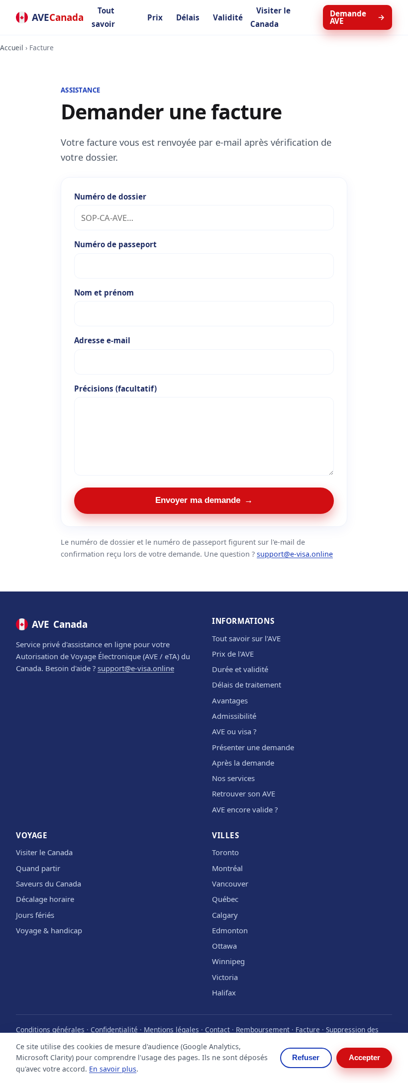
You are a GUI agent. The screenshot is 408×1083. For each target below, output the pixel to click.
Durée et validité (240, 669)
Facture (308, 1029)
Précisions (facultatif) (115, 389)
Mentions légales (171, 1029)
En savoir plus (112, 1069)
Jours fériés (35, 915)
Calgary (225, 915)
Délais (188, 17)
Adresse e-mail (102, 340)
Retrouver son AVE (243, 793)
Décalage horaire (45, 899)
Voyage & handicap (49, 930)
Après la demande (243, 763)
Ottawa (224, 946)
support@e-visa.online (295, 554)
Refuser (305, 1058)
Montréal (227, 868)
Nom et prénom (104, 292)
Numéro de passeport (115, 244)
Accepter (364, 1058)
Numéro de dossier (110, 196)
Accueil (11, 47)
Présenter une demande (253, 747)
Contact (217, 1029)
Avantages (230, 700)
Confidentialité (114, 1029)
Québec (225, 899)
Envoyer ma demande (204, 500)
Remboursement (263, 1029)
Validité (228, 17)
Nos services (233, 778)
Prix (155, 17)
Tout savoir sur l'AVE (246, 638)
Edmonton (230, 930)
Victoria (225, 977)
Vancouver (230, 883)
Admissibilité (234, 716)
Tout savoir (103, 17)
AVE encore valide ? (245, 809)
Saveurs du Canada (48, 883)
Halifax (224, 992)
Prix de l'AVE (233, 654)
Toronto (225, 852)
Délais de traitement (246, 684)
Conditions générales (50, 1029)
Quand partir (38, 868)
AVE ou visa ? (234, 731)
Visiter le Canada (270, 17)
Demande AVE (357, 17)
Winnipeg (228, 961)
